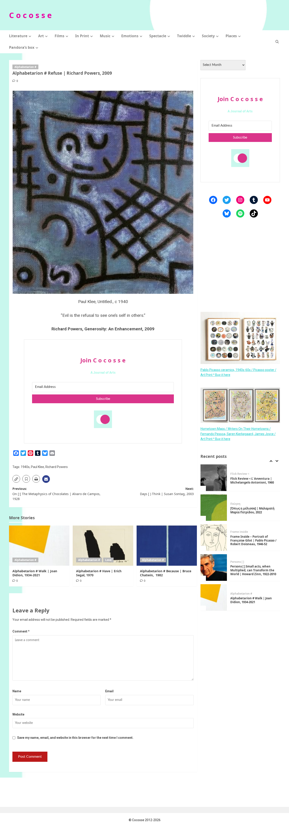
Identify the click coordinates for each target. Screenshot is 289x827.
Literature (18, 35)
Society (208, 35)
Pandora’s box (21, 47)
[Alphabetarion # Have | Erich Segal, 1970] (103, 546)
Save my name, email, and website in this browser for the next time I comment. (75, 737)
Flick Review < (239, 474)
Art (41, 35)
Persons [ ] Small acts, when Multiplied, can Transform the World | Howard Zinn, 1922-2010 (253, 570)
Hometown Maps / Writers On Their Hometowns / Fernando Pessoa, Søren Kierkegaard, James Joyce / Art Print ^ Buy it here (238, 434)
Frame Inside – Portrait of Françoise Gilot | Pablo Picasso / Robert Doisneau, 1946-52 (253, 540)
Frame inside (239, 532)
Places (231, 35)
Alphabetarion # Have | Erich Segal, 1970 (98, 573)
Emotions (129, 35)
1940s (25, 467)
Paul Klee (37, 467)
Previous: (56, 493)
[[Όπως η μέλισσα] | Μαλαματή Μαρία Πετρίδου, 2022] (213, 507)
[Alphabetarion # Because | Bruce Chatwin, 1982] (167, 546)
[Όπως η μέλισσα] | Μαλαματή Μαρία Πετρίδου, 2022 (252, 510)
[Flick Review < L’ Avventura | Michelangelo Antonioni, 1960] (213, 477)
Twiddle (184, 35)
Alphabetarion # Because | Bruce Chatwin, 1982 (165, 573)
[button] (277, 42)
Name (16, 691)
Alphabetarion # (25, 67)
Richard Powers (56, 467)
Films (59, 35)
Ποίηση (235, 504)
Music (105, 35)
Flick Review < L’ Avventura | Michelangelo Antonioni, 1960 (252, 480)
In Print (82, 35)
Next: (166, 491)
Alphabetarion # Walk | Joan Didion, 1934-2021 (34, 573)
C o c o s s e (30, 15)
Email (109, 691)
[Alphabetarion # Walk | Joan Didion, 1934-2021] (39, 546)
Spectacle (157, 35)
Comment (21, 631)
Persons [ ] (237, 562)
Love (108, 560)
